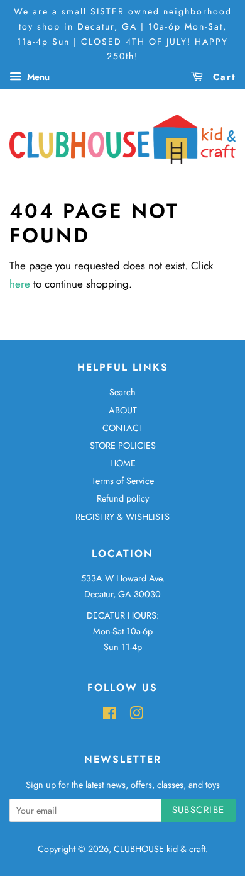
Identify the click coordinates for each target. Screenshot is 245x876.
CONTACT (122, 428)
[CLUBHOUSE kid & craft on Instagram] (136, 715)
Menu (37, 76)
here (19, 283)
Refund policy (123, 498)
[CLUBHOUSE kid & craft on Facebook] (109, 715)
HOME (123, 463)
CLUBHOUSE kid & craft (159, 849)
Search (122, 392)
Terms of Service (123, 480)
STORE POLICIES (123, 445)
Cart (222, 76)
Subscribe (199, 810)
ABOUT (123, 410)
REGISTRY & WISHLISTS (122, 516)
